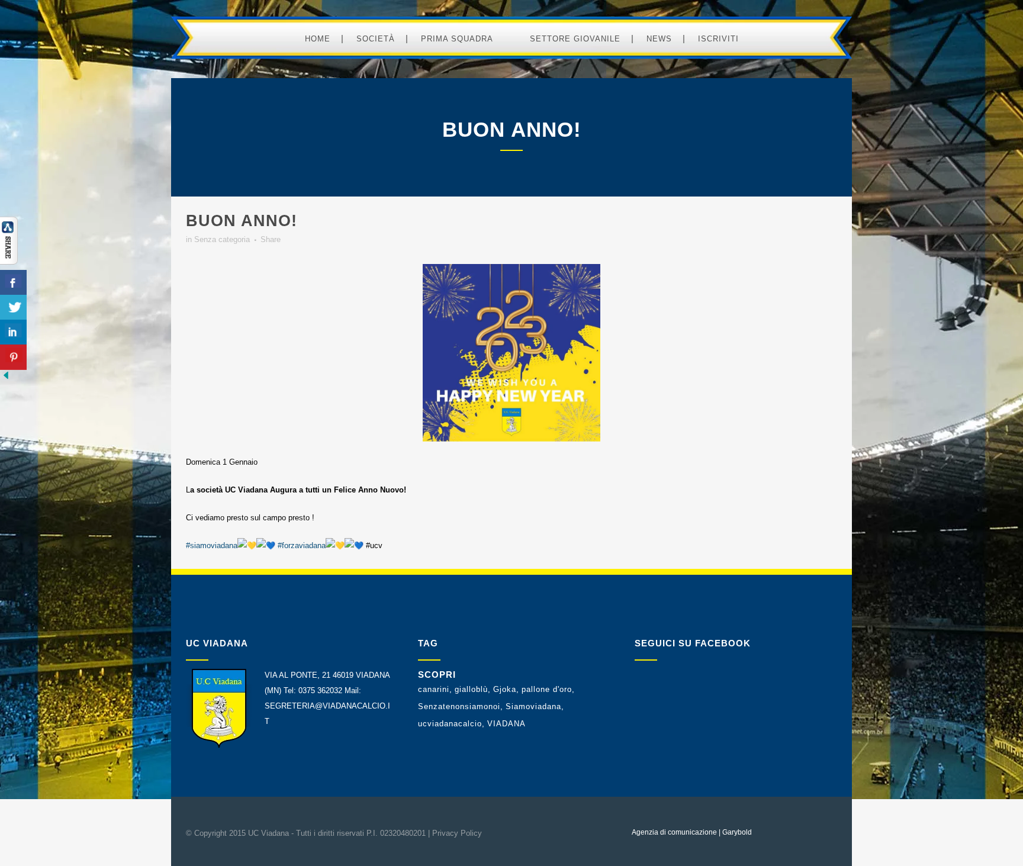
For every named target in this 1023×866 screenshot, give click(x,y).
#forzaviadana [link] (302, 545)
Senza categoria (222, 239)
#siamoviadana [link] (211, 545)
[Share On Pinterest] (13, 357)
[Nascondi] (6, 378)
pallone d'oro (547, 689)
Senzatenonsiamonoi (459, 706)
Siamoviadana (533, 706)
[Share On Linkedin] (13, 332)
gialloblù (471, 689)
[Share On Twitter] (13, 307)
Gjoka (504, 689)
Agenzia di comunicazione (674, 832)
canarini (433, 689)
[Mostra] (9, 261)
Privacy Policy (457, 833)
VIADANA (506, 723)
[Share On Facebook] (13, 282)
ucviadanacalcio (450, 723)
